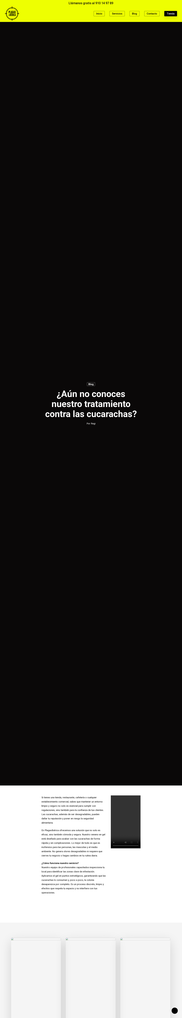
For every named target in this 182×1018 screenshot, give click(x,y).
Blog (91, 384)
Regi (93, 423)
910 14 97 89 (104, 3)
